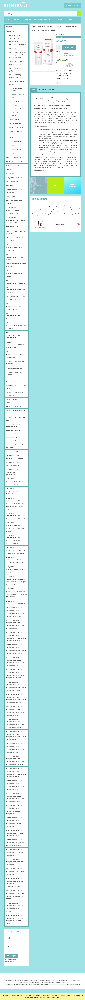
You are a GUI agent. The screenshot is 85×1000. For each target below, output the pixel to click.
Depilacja (9, 169)
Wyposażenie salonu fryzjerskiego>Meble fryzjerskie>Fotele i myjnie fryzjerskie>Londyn (16, 698)
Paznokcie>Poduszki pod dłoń (15, 418)
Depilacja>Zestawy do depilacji (14, 202)
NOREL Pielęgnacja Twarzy (17, 89)
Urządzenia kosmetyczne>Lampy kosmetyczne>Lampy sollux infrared (13, 539)
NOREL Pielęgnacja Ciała (18, 96)
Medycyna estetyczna (14, 161)
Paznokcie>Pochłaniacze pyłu (15, 411)
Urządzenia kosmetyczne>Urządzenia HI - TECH (15, 569)
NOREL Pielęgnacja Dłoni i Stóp (17, 114)
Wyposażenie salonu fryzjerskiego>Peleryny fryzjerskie (15, 852)
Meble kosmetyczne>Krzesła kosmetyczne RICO (14, 306)
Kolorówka (10, 174)
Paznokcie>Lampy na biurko (13, 400)
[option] (40, 224)
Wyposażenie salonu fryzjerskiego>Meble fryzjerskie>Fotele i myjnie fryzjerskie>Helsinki (16, 674)
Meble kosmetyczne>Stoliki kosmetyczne (14, 335)
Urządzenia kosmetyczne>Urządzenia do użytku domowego (15, 560)
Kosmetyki (10, 31)
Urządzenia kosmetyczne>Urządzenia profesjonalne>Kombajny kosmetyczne (16, 580)
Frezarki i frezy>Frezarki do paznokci (15, 239)
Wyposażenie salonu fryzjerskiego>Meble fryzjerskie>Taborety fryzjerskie (14, 822)
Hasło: (7, 946)
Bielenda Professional (16, 127)
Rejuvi (11, 138)
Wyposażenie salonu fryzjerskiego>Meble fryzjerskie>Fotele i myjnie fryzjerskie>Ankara (16, 624)
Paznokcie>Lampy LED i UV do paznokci (15, 394)
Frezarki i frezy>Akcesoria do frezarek (16, 232)
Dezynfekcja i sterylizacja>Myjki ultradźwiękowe (12, 210)
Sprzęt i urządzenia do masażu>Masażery (14, 463)
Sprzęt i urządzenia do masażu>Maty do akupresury (14, 472)
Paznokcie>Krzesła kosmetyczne (13, 380)
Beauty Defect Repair (15, 141)
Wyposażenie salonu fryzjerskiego (14, 191)
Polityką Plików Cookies (49, 995)
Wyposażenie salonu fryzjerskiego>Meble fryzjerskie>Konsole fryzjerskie (14, 810)
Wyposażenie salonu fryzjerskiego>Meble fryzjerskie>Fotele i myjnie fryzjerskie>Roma (16, 772)
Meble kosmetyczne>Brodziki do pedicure (16, 257)
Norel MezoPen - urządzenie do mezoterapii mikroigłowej (17, 41)
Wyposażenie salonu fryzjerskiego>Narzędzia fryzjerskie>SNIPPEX (15, 833)
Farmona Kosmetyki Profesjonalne (15, 132)
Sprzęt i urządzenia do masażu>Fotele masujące (15, 457)
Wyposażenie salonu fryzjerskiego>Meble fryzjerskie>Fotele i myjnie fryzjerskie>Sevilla (16, 785)
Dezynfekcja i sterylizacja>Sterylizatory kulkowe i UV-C (16, 220)
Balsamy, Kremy (19, 109)
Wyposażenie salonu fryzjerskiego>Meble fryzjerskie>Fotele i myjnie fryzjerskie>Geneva (16, 661)
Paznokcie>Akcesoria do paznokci (15, 362)
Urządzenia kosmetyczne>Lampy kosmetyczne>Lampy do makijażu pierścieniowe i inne (15, 503)
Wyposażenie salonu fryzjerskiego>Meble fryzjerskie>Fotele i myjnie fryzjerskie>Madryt (16, 711)
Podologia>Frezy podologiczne (12, 439)
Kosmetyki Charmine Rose (17, 149)
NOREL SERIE (14, 119)
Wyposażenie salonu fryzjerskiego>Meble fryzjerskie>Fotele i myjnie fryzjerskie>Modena (16, 723)
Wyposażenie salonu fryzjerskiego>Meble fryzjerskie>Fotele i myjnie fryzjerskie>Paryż (16, 735)
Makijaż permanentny (14, 157)
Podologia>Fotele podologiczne (13, 425)
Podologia (10, 153)
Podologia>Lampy (13, 451)
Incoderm (12, 145)
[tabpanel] (55, 134)
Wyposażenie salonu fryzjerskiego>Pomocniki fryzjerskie (15, 871)
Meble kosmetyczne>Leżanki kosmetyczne (14, 316)
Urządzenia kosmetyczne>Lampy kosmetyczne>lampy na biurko (15, 527)
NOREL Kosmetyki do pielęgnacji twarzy (16, 62)
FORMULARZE (10, 197)
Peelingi (16, 101)
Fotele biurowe (12, 227)
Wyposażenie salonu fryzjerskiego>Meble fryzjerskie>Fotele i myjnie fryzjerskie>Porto (16, 748)
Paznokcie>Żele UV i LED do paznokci (16, 387)
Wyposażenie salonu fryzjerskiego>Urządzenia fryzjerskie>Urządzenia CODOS (15, 895)
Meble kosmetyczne (13, 182)
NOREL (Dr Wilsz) (14, 35)
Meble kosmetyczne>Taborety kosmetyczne (15, 344)
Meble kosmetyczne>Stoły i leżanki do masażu (16, 298)
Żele (15, 105)
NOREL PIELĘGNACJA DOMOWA (16, 82)
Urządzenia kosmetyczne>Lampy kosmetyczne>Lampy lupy (15, 516)
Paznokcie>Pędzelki (13, 406)
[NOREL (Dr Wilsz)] (69, 65)
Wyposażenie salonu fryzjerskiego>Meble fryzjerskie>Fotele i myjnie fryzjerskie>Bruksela (16, 649)
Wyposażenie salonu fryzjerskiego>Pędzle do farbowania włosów (15, 842)
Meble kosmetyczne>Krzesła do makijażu (15, 290)
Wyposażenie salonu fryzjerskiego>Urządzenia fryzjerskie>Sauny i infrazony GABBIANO (15, 882)
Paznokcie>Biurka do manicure (14, 373)
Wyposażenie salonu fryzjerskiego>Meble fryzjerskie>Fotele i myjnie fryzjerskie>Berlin (16, 637)
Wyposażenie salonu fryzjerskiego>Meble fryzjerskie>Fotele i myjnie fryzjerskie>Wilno (16, 797)
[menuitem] (77, 20)
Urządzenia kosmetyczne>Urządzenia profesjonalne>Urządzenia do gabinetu (16, 593)
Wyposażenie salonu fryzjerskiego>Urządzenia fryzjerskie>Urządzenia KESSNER (15, 907)
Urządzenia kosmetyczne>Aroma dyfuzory (14, 491)
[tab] (33, 90)
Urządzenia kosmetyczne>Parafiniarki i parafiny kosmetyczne (16, 550)
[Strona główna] (16, 4)
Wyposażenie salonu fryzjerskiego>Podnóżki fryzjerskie (15, 862)
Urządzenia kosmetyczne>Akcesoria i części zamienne (15, 481)
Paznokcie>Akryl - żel (14, 368)
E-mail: (7, 938)
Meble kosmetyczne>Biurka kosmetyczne (14, 247)
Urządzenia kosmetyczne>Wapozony (15, 602)
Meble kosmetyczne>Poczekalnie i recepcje (16, 325)
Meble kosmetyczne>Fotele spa (15, 281)
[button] (63, 73)
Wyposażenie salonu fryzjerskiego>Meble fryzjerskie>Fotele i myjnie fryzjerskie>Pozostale (16, 760)
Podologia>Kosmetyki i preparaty (15, 446)
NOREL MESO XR (15, 48)
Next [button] (77, 223)
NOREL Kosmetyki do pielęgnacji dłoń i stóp (16, 76)
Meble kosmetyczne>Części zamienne (16, 265)
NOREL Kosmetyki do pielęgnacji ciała (16, 69)
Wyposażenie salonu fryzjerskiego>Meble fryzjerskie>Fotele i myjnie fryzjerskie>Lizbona (16, 686)
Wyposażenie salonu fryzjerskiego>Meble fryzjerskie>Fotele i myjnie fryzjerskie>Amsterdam (16, 612)
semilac (9, 27)
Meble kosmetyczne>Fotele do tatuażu (15, 273)
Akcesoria (10, 186)
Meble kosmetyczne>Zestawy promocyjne (14, 354)
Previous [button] (34, 223)
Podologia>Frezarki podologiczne (13, 432)
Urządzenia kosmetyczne (15, 178)
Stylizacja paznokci (13, 165)
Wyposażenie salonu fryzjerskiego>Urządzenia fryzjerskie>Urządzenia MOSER (15, 919)
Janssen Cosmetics (15, 123)
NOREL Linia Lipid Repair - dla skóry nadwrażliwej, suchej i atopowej (17, 55)
